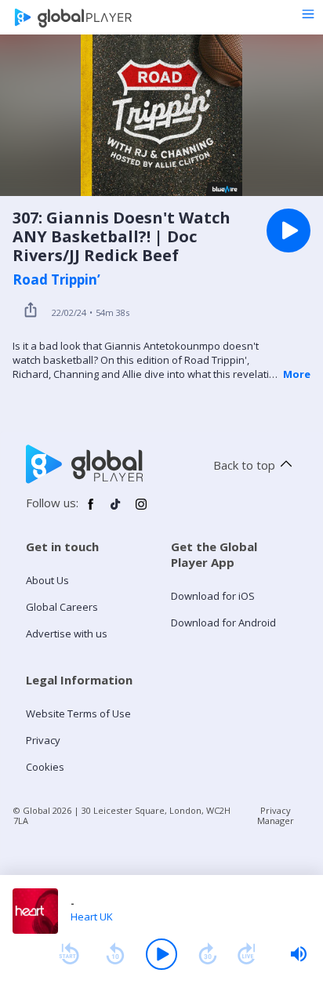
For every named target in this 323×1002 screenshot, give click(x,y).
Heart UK (92, 916)
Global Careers (62, 607)
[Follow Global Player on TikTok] (116, 510)
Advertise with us (66, 633)
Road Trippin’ (56, 280)
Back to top (244, 465)
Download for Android (223, 622)
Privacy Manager (275, 815)
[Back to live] (247, 954)
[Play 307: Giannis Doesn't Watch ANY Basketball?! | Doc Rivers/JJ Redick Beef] (288, 230)
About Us (47, 580)
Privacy (43, 740)
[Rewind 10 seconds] (115, 954)
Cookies (45, 767)
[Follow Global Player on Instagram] (141, 510)
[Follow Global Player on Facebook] (91, 510)
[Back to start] (69, 954)
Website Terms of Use (78, 713)
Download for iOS (213, 596)
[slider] (298, 954)
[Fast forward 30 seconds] (207, 954)
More (296, 374)
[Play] (161, 954)
